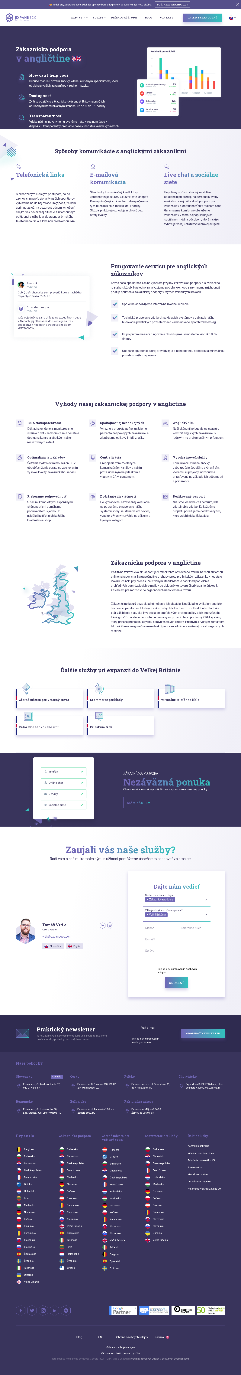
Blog (148, 17)
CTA (138, 1353)
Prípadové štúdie (124, 17)
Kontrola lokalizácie (198, 1146)
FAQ (100, 1337)
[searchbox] (146, 903)
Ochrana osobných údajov (131, 1337)
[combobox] (176, 899)
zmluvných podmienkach (175, 1358)
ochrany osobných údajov (145, 1358)
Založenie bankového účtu (202, 1160)
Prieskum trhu (195, 1167)
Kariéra (161, 1337)
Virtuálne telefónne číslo (201, 1153)
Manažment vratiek (198, 1174)
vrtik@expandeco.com (56, 936)
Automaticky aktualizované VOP (205, 1188)
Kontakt (166, 17)
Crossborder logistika (199, 1181)
